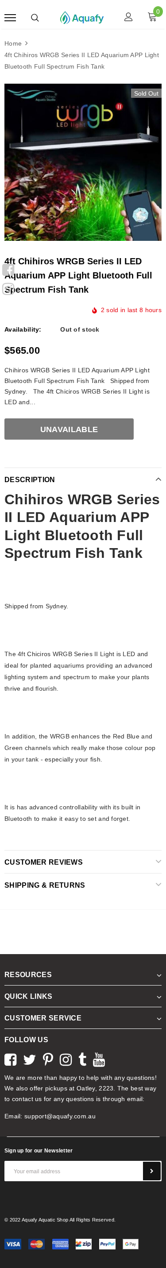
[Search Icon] (35, 18)
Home (13, 43)
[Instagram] (8, 288)
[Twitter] (29, 1059)
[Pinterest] (48, 1059)
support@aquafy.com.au (60, 1116)
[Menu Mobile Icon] (10, 18)
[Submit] (152, 1171)
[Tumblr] (82, 1059)
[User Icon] (128, 18)
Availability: (23, 329)
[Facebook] (8, 269)
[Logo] (82, 17)
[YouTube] (99, 1059)
